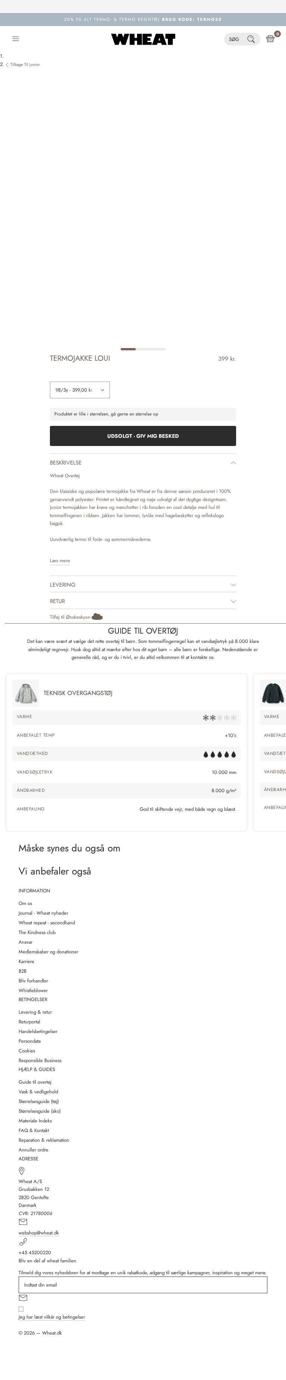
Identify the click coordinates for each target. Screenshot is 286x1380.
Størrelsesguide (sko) (40, 1111)
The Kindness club (37, 932)
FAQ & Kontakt (34, 1130)
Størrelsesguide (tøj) (39, 1101)
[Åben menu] (15, 39)
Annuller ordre (33, 1149)
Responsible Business (40, 1060)
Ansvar (25, 942)
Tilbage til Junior (25, 64)
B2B (22, 971)
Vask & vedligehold (38, 1091)
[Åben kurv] (270, 39)
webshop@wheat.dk (39, 1232)
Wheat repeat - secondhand (47, 922)
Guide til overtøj (35, 1082)
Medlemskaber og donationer (48, 951)
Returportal (29, 1021)
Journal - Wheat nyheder (43, 913)
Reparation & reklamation (44, 1140)
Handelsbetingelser (38, 1031)
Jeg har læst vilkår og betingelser (52, 1316)
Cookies (27, 1050)
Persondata (30, 1041)
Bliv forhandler (33, 980)
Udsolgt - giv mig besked (143, 436)
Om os (25, 903)
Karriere (26, 961)
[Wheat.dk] (143, 39)
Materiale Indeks (35, 1120)
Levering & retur (35, 1012)
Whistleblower (33, 990)
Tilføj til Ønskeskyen (70, 617)
